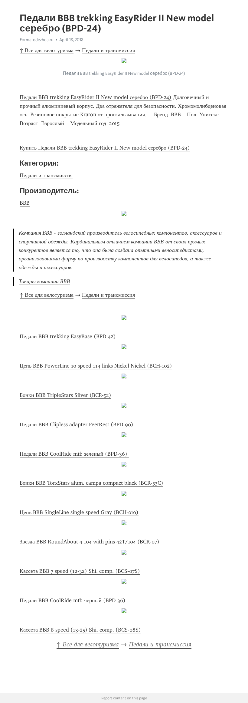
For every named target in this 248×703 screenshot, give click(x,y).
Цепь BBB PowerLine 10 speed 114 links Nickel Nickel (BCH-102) (96, 365)
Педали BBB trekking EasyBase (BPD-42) (68, 336)
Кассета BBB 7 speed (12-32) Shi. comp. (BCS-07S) (80, 571)
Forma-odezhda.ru (37, 39)
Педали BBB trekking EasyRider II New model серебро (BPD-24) (95, 97)
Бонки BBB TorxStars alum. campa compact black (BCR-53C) (91, 483)
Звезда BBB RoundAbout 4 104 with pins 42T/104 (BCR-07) (89, 541)
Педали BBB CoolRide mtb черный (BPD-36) (73, 600)
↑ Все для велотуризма (46, 50)
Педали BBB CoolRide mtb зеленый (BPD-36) (74, 454)
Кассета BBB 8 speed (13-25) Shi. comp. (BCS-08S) (80, 629)
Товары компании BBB (44, 281)
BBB (25, 203)
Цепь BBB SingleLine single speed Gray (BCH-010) (79, 512)
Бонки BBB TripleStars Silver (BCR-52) (65, 395)
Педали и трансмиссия (108, 50)
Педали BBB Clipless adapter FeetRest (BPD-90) (76, 424)
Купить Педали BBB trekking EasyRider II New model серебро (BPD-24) (105, 147)
